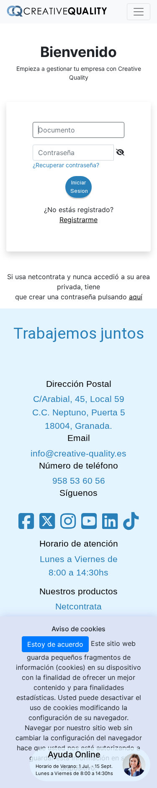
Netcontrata (78, 606)
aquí (135, 297)
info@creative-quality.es (78, 453)
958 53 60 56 (78, 481)
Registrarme (78, 219)
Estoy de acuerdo (55, 644)
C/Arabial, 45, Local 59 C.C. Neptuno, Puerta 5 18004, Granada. (78, 412)
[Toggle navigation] (138, 11)
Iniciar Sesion (79, 186)
